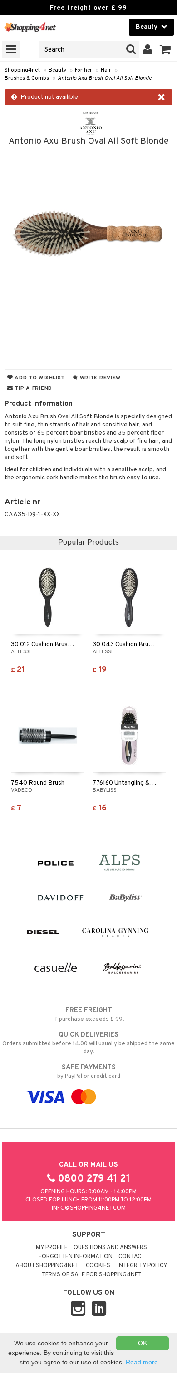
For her (83, 70)
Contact (131, 1256)
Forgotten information (76, 1256)
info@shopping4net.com (89, 1208)
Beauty (57, 70)
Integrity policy (142, 1265)
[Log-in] (147, 49)
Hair (106, 70)
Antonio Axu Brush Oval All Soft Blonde (105, 78)
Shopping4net (22, 70)
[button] (165, 49)
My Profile (52, 1247)
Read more (142, 1362)
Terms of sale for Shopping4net (92, 1274)
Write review (99, 378)
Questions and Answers (110, 1247)
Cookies (98, 1265)
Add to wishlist (39, 378)
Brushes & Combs (27, 78)
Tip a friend (32, 388)
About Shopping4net (47, 1265)
